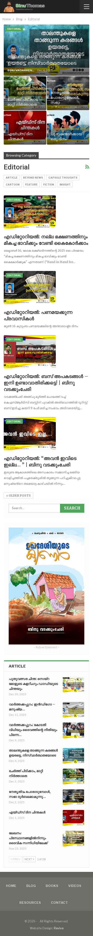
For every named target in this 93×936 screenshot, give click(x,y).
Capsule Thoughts (62, 177)
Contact (59, 903)
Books (52, 886)
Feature (31, 184)
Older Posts (19, 495)
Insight (65, 184)
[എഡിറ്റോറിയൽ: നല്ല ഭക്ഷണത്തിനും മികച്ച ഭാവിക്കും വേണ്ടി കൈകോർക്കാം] (30, 212)
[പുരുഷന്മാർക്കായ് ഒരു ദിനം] (68, 127)
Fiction (48, 184)
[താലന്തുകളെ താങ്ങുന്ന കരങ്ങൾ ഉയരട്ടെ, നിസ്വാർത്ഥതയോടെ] (46, 50)
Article (12, 177)
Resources (30, 903)
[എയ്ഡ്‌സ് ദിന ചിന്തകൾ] (25, 127)
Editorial (14, 28)
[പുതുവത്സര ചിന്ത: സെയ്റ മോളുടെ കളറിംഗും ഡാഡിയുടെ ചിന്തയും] (73, 684)
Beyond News (33, 177)
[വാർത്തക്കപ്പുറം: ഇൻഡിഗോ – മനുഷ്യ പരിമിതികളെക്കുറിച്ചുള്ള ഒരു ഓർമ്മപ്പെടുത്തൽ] (73, 710)
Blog (31, 886)
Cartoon (13, 184)
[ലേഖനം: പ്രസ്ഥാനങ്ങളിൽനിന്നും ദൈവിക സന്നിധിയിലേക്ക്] (73, 839)
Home (11, 886)
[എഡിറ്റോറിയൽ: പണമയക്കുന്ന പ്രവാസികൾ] (30, 287)
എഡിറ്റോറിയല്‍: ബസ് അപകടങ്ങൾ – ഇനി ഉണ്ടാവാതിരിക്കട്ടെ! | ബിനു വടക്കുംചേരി (46, 382)
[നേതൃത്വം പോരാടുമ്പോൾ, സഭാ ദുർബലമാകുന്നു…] (73, 797)
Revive (58, 928)
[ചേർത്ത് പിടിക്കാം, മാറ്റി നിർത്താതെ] (25, 93)
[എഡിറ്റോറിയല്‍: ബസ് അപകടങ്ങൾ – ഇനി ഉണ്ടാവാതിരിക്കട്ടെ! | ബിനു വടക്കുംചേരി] (30, 351)
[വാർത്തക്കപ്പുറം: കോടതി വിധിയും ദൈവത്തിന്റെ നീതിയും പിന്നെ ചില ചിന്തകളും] (73, 730)
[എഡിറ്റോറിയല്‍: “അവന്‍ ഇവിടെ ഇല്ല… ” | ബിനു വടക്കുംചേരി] (30, 433)
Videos (74, 886)
